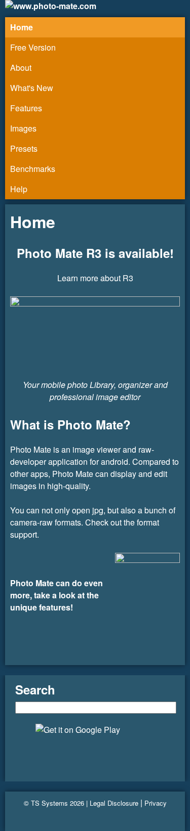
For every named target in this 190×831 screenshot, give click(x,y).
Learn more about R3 (95, 278)
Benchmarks (32, 168)
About (20, 67)
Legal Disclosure (114, 803)
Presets (23, 148)
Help (18, 189)
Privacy (155, 803)
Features (26, 108)
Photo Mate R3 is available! (95, 252)
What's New (31, 88)
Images (23, 128)
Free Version (33, 47)
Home (21, 27)
